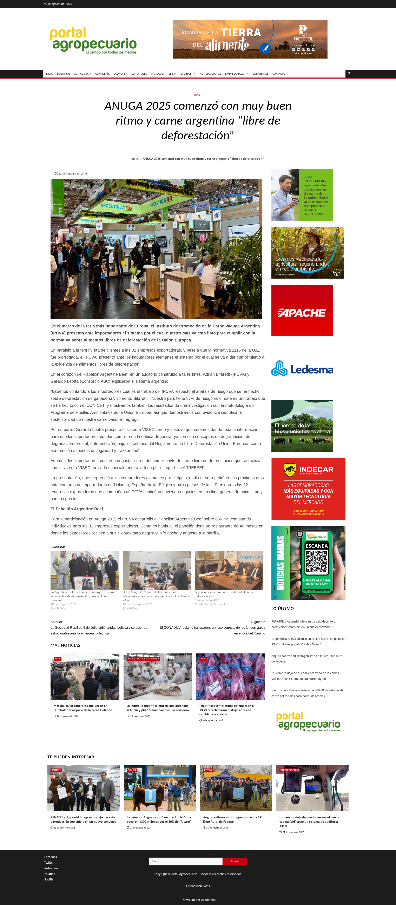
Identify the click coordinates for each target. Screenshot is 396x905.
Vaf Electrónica (289, 770)
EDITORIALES (139, 73)
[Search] (349, 74)
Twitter (49, 863)
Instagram (51, 868)
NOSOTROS (63, 73)
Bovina (132, 770)
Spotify (48, 879)
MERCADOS (158, 73)
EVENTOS (185, 73)
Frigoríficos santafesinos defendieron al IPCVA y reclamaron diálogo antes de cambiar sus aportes (227, 710)
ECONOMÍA (120, 73)
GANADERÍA (102, 73)
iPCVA (197, 95)
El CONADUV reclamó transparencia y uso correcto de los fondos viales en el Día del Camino (212, 627)
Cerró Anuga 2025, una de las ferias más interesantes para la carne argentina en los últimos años (156, 596)
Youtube (49, 874)
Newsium (189, 900)
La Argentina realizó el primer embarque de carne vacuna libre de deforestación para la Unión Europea (83, 596)
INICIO (49, 73)
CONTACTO (278, 73)
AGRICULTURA (82, 73)
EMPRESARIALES (235, 73)
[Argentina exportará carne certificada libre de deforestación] (229, 570)
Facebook (50, 857)
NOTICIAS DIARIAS (210, 73)
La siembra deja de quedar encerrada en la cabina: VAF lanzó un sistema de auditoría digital (309, 822)
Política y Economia (147, 659)
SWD (206, 886)
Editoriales (260, 73)
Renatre (56, 770)
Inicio (135, 159)
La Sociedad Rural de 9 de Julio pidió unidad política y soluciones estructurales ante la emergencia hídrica (99, 627)
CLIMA (172, 73)
